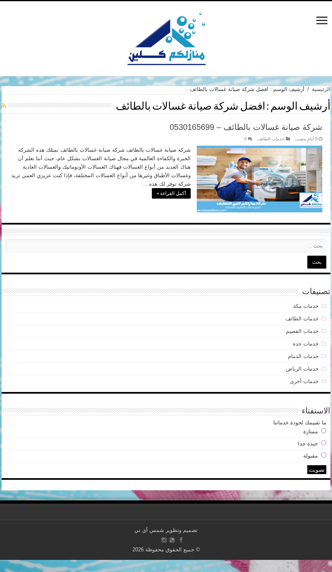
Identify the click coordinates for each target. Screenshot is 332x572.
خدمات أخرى (304, 381)
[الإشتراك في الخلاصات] (4, 105)
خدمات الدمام (303, 356)
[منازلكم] (166, 37)
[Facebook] (181, 540)
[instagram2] (164, 540)
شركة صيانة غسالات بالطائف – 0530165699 (246, 127)
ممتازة (310, 431)
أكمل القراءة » (171, 193)
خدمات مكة (306, 306)
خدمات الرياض (302, 369)
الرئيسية (321, 89)
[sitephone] (172, 540)
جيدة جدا (308, 444)
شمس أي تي (149, 530)
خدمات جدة (306, 344)
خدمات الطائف (271, 138)
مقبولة (310, 456)
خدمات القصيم (302, 331)
